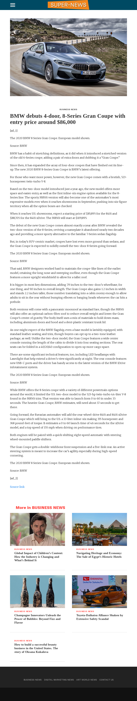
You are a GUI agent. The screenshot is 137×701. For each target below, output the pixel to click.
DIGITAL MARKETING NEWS (59, 680)
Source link (17, 486)
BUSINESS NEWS (33, 680)
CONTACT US (106, 680)
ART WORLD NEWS (86, 680)
